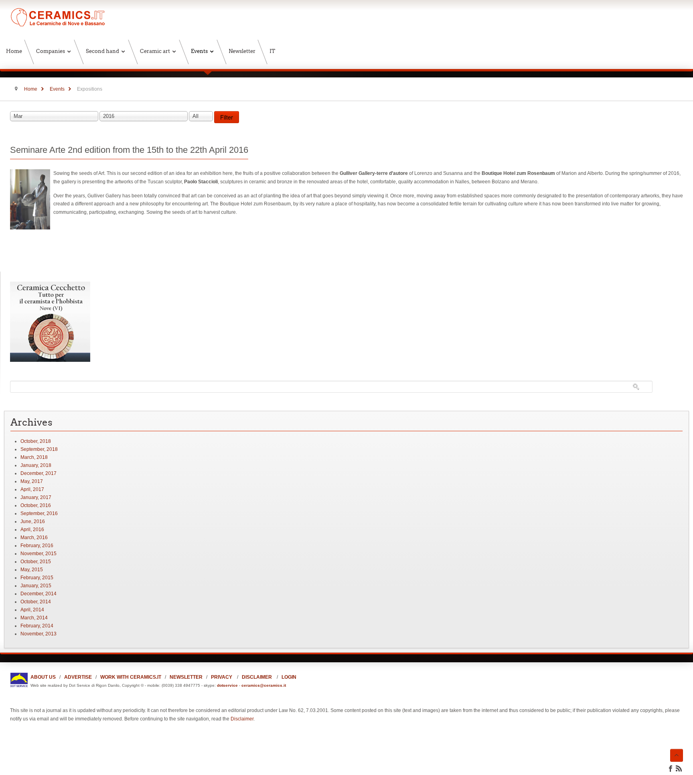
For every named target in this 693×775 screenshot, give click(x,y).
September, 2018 (39, 449)
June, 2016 (32, 521)
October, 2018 (35, 441)
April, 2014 (32, 610)
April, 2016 (32, 529)
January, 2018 (35, 465)
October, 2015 (35, 561)
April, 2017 (32, 489)
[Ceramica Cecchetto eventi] (50, 360)
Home (30, 89)
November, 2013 (38, 634)
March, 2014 (34, 618)
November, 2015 (38, 553)
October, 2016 (35, 505)
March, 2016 (34, 537)
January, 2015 (35, 585)
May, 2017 (31, 481)
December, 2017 (38, 473)
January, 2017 (35, 497)
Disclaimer (242, 719)
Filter (226, 117)
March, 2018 (34, 457)
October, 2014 (35, 602)
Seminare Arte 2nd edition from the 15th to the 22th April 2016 (129, 150)
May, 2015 (31, 569)
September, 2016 (39, 513)
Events (57, 89)
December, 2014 (38, 593)
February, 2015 (36, 577)
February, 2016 (36, 545)
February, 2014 (36, 626)
